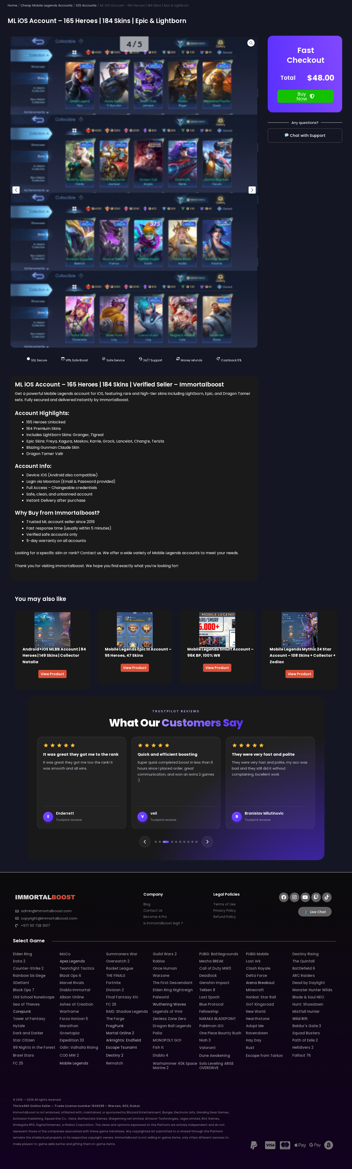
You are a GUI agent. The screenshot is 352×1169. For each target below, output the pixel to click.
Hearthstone (257, 1018)
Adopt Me (255, 1025)
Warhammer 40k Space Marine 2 (175, 1065)
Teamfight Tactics (77, 968)
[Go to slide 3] (166, 842)
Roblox (159, 961)
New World (256, 1011)
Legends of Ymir (168, 1011)
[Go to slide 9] (192, 842)
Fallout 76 (301, 1055)
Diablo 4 (160, 1055)
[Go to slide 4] (172, 842)
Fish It (158, 1047)
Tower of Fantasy (29, 1018)
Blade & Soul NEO (308, 997)
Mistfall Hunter (306, 1011)
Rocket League (119, 968)
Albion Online (72, 997)
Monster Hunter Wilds (312, 989)
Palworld (161, 997)
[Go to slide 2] (160, 842)
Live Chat (318, 912)
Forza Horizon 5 (74, 1018)
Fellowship (208, 1011)
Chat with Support (307, 135)
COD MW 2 (69, 1055)
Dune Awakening (214, 1055)
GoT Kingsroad (260, 1004)
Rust (250, 1047)
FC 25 (18, 1063)
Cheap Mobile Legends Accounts (47, 5)
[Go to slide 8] (188, 842)
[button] (16, 190)
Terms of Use (224, 904)
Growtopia (69, 1033)
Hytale (19, 1025)
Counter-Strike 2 (28, 968)
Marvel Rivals (72, 982)
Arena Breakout (260, 982)
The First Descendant (173, 982)
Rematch (114, 1063)
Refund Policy (224, 916)
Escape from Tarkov (264, 1055)
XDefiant (21, 982)
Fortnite (113, 982)
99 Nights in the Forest (34, 1047)
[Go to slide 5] (176, 842)
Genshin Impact (214, 982)
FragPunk (115, 1025)
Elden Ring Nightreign (173, 989)
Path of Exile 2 (305, 1040)
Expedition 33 (72, 1040)
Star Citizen (24, 1040)
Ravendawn (257, 1033)
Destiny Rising (305, 953)
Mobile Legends (74, 1063)
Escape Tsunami (121, 1047)
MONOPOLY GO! (167, 1040)
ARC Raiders (303, 975)
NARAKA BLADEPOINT (217, 1018)
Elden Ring (22, 953)
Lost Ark (253, 961)
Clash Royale (258, 968)
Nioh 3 (205, 1040)
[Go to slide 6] (180, 842)
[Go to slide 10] (196, 842)
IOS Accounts (86, 5)
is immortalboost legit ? (163, 923)
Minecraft (255, 989)
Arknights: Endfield (123, 1040)
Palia (157, 1033)
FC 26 (111, 1004)
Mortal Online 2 (120, 1033)
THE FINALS (115, 975)
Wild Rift (300, 1018)
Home (12, 5)
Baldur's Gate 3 (306, 1025)
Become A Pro (155, 916)
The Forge (115, 1018)
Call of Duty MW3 (215, 968)
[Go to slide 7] (184, 842)
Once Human (165, 968)
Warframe (69, 1011)
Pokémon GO (211, 1025)
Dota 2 (19, 961)
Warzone (161, 975)
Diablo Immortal (75, 989)
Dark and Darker (28, 1033)
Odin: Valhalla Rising (79, 1047)
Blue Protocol (211, 1004)
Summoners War (121, 953)
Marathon (69, 1025)
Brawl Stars (23, 1055)
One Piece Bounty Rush (220, 1033)
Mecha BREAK (211, 961)
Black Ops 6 (70, 975)
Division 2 (115, 989)
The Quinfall (303, 961)
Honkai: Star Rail (261, 997)
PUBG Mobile (257, 953)
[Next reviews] (207, 841)
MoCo (65, 953)
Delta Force (256, 975)
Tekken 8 (207, 989)
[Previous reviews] (144, 841)
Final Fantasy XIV (122, 997)
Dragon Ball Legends (172, 1025)
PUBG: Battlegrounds (218, 953)
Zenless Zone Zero (169, 1018)
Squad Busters (306, 1033)
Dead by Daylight (308, 982)
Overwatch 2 (118, 961)
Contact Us (152, 910)
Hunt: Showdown (307, 1004)
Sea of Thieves (26, 1004)
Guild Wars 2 (165, 953)
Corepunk (22, 1011)
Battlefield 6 (303, 968)
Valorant (207, 1047)
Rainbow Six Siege (29, 975)
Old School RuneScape (33, 997)
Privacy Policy (224, 910)
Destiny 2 (114, 1055)
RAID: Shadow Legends (127, 1011)
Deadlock (208, 975)
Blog (146, 904)
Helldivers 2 (302, 1047)
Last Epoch (209, 997)
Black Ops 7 (23, 989)
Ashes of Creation (76, 1004)
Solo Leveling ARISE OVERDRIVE (216, 1065)
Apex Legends (72, 961)
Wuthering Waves (169, 1004)
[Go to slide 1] (156, 842)
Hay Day (253, 1040)
